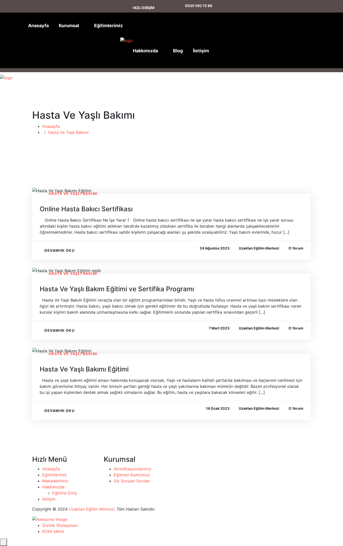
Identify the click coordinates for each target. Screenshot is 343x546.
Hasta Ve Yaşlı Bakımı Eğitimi (84, 369)
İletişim (201, 50)
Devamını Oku (59, 250)
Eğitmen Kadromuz (132, 474)
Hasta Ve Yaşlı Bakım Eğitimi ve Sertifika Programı (117, 289)
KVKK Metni (53, 531)
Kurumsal (69, 25)
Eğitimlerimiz (108, 25)
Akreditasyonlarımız (132, 468)
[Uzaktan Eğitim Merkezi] (126, 40)
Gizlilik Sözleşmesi (60, 525)
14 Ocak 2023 (218, 408)
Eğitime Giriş (64, 492)
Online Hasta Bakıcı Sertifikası (86, 209)
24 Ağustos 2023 (215, 248)
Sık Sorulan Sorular (132, 480)
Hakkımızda (145, 50)
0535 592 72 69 (198, 6)
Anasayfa (38, 25)
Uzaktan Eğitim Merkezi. (92, 509)
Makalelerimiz (55, 480)
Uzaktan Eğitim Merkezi (259, 248)
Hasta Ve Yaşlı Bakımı (68, 132)
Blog (178, 50)
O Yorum (296, 248)
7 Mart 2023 (219, 328)
